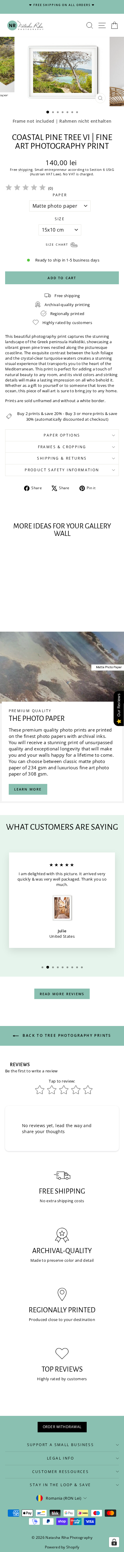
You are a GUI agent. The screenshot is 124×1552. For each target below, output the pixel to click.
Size (60, 219)
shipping (25, 169)
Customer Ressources (60, 1471)
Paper (60, 195)
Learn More (28, 789)
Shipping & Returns (62, 458)
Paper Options (62, 435)
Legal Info (60, 1458)
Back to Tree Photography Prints (66, 1035)
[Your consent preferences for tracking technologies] (114, 1542)
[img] (25, 188)
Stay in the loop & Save (60, 1484)
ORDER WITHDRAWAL (62, 1426)
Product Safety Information (62, 469)
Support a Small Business (60, 1444)
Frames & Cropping (62, 446)
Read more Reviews (62, 994)
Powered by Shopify (62, 1547)
